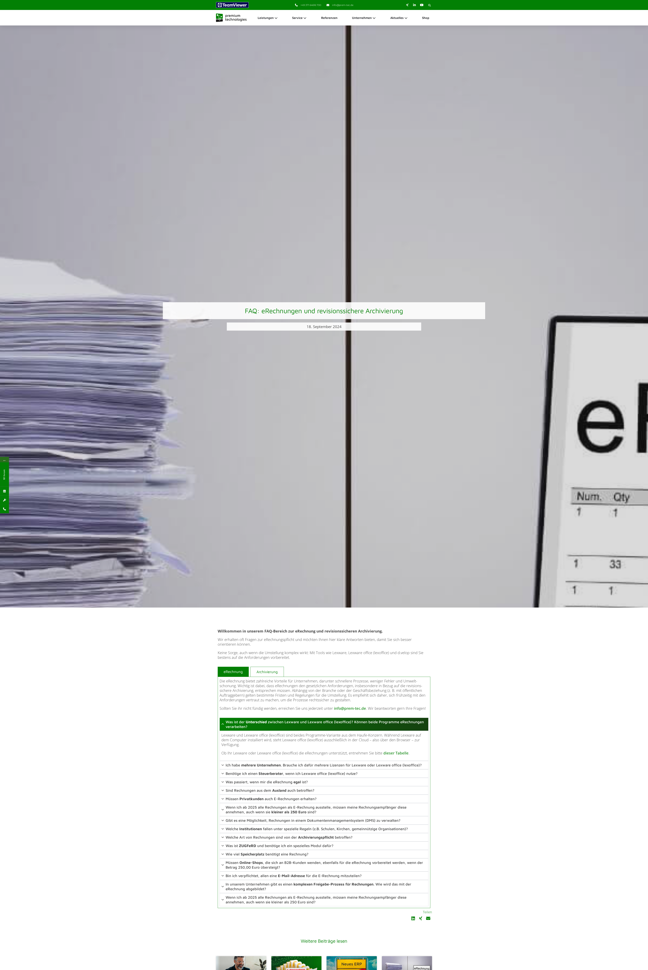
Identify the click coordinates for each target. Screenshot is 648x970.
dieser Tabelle (396, 752)
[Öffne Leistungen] (276, 18)
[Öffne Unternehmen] (374, 18)
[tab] (233, 672)
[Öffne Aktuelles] (406, 18)
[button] (429, 5)
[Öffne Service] (304, 18)
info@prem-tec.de (350, 708)
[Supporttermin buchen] (4, 499)
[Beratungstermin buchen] (4, 490)
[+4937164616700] (4, 508)
